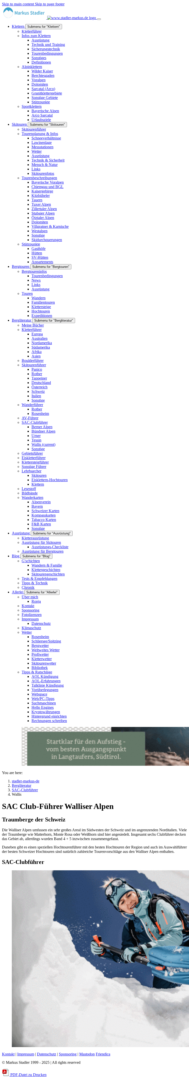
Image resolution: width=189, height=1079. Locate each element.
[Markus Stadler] (49, 18)
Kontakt (8, 1054)
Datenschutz (46, 1054)
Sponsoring (68, 1054)
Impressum (25, 1054)
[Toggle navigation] (99, 19)
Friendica (103, 1054)
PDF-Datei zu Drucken (28, 1075)
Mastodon (87, 1054)
